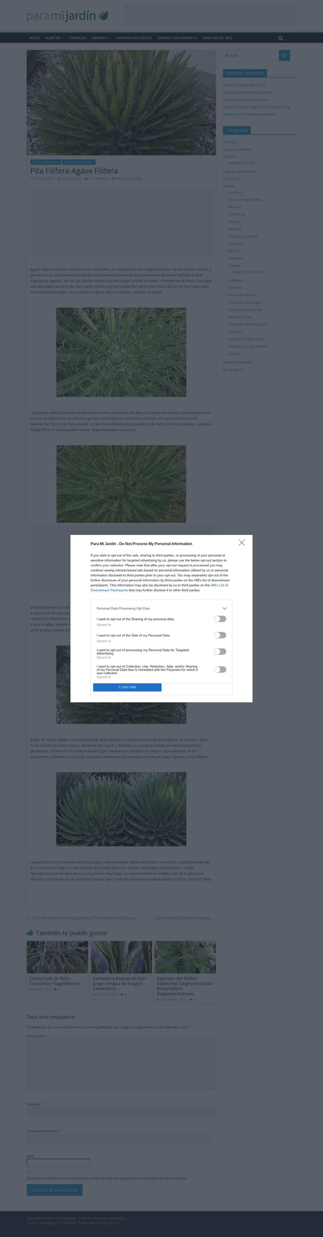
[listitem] (161, 608)
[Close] (243, 544)
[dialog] (161, 618)
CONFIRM (127, 687)
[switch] (220, 619)
